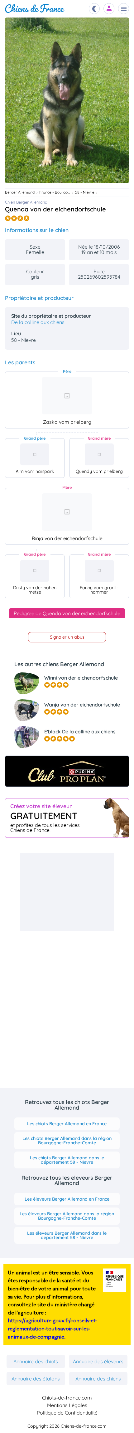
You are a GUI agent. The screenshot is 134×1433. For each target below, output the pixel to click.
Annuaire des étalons (36, 1378)
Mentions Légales (67, 1405)
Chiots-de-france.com (67, 1398)
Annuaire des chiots (35, 1361)
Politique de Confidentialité (67, 1413)
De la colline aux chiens (38, 322)
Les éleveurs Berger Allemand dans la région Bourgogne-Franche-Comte (67, 1216)
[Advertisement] (67, 892)
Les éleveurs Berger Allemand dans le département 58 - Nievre (67, 1235)
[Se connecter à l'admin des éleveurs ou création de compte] (109, 8)
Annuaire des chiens (98, 1378)
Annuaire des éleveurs (98, 1361)
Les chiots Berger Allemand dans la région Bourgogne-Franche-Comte (67, 1141)
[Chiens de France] (35, 8)
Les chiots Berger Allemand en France (67, 1124)
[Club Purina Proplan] (67, 771)
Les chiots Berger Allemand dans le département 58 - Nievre (67, 1160)
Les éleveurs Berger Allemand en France (67, 1199)
